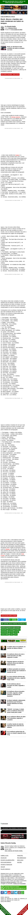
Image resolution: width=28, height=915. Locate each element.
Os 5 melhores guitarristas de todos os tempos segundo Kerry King (16, 733)
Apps (16, 634)
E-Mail (11, 634)
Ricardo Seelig (11, 26)
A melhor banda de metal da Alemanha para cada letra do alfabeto (15, 725)
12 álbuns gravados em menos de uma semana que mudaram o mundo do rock (16, 670)
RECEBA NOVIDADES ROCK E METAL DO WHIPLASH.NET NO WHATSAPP (14, 2)
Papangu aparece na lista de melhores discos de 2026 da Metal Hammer (15, 663)
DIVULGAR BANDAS (6, 862)
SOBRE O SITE (4, 855)
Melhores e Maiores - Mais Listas (10, 74)
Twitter (10, 632)
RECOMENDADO (21, 857)
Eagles (17, 155)
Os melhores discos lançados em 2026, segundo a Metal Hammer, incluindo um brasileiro (15, 694)
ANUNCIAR (4, 857)
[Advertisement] (12, 141)
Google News (4, 634)
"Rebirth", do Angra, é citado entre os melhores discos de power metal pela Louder (15, 710)
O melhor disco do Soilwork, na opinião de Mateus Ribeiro (16, 647)
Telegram (10, 629)
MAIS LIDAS (20, 860)
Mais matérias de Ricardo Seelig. (14, 850)
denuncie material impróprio (8, 882)
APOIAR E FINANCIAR (6, 864)
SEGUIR (3, 866)
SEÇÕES (19, 862)
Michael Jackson (15, 117)
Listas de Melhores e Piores (8, 16)
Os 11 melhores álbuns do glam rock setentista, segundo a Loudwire (16, 718)
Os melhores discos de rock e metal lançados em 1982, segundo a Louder (15, 655)
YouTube (16, 632)
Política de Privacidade (19, 883)
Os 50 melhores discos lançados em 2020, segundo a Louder (15, 685)
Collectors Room (12, 28)
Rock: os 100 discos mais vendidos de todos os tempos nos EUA (15, 48)
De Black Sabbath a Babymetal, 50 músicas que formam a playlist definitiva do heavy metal (16, 703)
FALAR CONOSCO (5, 869)
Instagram (4, 632)
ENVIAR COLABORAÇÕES (7, 860)
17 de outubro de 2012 (16, 29)
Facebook (17, 629)
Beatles (8, 549)
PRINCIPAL (20, 855)
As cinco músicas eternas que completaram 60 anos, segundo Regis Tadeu (16, 678)
